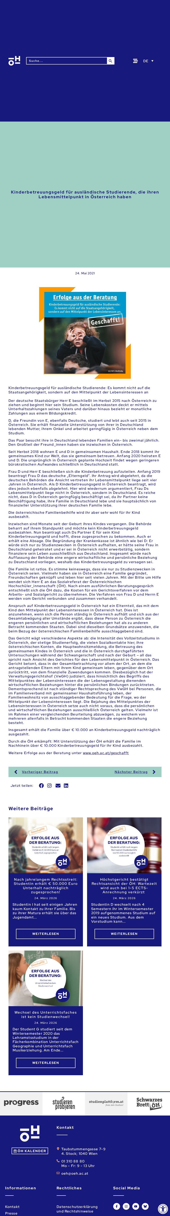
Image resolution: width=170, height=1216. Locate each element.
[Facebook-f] (116, 1206)
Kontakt (12, 1206)
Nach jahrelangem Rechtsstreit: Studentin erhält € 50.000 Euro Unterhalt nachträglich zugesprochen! (46, 886)
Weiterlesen (45, 934)
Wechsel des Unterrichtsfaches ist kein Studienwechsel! (46, 1014)
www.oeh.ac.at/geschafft (106, 753)
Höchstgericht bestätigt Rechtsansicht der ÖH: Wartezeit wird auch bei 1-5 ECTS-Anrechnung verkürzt (124, 886)
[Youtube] (135, 1206)
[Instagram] (126, 1206)
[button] (135, 61)
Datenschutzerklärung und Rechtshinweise (77, 1209)
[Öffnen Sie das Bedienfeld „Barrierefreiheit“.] (163, 1209)
